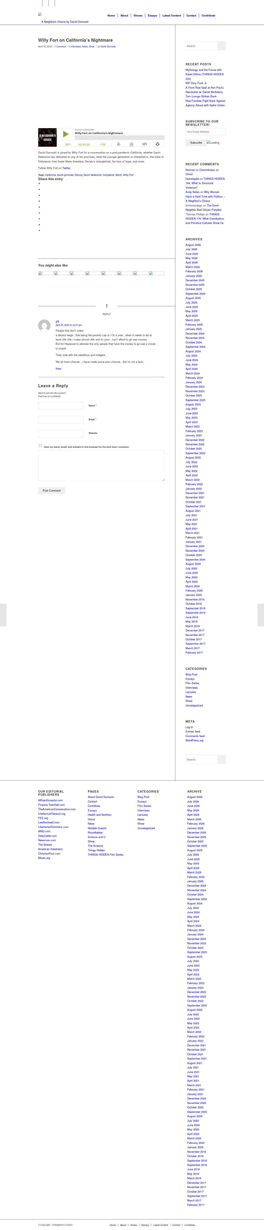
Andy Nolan (192, 192)
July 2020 (191, 568)
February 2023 (194, 431)
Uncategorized (194, 705)
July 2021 (191, 515)
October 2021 (194, 502)
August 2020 (193, 564)
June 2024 (192, 360)
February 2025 (194, 324)
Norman (190, 170)
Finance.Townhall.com (51, 805)
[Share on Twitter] (43, 189)
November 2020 (195, 550)
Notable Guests (97, 828)
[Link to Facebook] (39, 3)
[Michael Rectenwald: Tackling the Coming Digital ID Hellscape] (125, 278)
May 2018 (191, 621)
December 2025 (195, 280)
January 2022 (194, 489)
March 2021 (193, 533)
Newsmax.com (47, 840)
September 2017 (195, 643)
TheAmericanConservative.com (57, 809)
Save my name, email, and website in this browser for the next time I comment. (86, 446)
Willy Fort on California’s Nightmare (75, 40)
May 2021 (191, 524)
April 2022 (192, 475)
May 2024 (191, 364)
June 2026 (192, 254)
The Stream (45, 845)
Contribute (94, 806)
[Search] (222, 15)
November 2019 (195, 599)
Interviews (76, 46)
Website (93, 433)
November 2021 (195, 497)
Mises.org (44, 858)
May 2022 (191, 471)
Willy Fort (128, 174)
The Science (95, 846)
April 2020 (192, 581)
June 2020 (192, 573)
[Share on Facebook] (43, 184)
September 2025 (195, 293)
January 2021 (194, 542)
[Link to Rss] (58, 3)
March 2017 (193, 648)
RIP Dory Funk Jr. (196, 83)
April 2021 (192, 528)
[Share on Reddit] (43, 225)
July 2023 (191, 409)
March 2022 (193, 480)
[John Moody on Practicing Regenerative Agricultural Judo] (3, 615)
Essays (190, 679)
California (50, 174)
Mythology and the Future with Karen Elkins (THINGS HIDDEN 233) (205, 74)
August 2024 (193, 351)
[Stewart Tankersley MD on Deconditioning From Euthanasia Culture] (109, 278)
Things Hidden (96, 850)
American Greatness (50, 849)
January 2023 (194, 435)
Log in (189, 727)
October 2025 (194, 289)
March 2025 (193, 320)
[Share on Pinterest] (43, 201)
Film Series (192, 683)
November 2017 (195, 635)
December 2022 (195, 440)
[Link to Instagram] (52, 3)
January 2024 (194, 382)
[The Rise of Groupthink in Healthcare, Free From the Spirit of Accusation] (77, 278)
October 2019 (194, 604)
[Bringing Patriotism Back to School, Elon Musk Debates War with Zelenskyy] (140, 278)
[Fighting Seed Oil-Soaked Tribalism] (156, 278)
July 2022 (191, 462)
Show (91, 46)
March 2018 (193, 626)
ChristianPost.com (49, 853)
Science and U (96, 837)
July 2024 (191, 355)
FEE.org (43, 818)
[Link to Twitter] (45, 3)
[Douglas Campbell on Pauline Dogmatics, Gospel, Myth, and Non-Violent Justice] (45, 278)
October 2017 (194, 639)
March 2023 (193, 426)
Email (92, 419)
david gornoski (65, 174)
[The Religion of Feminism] (93, 278)
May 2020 (191, 577)
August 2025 (193, 298)
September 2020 (195, 559)
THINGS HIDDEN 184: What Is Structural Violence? (205, 183)
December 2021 (195, 493)
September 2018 (195, 612)
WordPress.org (194, 740)
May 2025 (191, 311)
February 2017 (194, 652)
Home (91, 819)
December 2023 (195, 386)
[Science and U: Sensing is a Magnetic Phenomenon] (61, 278)
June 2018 (192, 617)
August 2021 (193, 511)
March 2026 (193, 267)
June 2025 (192, 307)
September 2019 (195, 608)
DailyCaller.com (47, 836)
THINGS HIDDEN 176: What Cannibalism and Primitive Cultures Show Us (205, 218)
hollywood (108, 174)
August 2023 (193, 404)
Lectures (191, 692)
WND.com (44, 831)
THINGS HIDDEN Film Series (105, 854)
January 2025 (194, 329)
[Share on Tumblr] (43, 213)
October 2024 (194, 342)
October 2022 (194, 448)
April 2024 (192, 369)
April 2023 (192, 422)
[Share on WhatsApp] (43, 195)
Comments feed (195, 736)
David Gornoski (108, 46)
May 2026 (191, 258)
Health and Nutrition (99, 815)
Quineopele (192, 179)
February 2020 (194, 590)
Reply (58, 368)
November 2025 (195, 285)
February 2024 (194, 378)
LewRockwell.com (49, 822)
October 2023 (194, 395)
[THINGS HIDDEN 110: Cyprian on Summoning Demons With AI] (261, 615)
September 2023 (195, 400)
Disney (78, 174)
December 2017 (195, 630)
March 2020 (193, 586)
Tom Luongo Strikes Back (201, 96)
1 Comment (60, 46)
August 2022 (193, 457)
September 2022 (195, 453)
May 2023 (191, 417)
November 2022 (195, 444)
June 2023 (192, 413)
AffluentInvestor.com (50, 800)
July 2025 (191, 302)
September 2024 (195, 347)
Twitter (66, 168)
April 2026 (192, 262)
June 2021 (192, 520)
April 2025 (192, 316)
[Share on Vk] (43, 219)
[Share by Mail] (43, 230)
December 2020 (195, 546)
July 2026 (191, 249)
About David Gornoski (101, 797)
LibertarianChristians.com (53, 827)
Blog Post (191, 674)
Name (93, 405)
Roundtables (95, 832)
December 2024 (195, 333)
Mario (119, 174)
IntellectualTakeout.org (51, 814)
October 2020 (194, 555)
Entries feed (193, 731)
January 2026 (194, 276)
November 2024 (195, 338)
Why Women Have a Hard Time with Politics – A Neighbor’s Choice (205, 196)
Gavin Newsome (93, 174)
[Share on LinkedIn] (43, 207)
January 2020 (194, 595)
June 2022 (192, 466)
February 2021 (194, 537)
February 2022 (194, 484)
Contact (92, 801)
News (85, 46)
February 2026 (194, 271)
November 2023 (195, 391)
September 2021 (195, 506)
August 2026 (193, 245)
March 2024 (193, 373)
